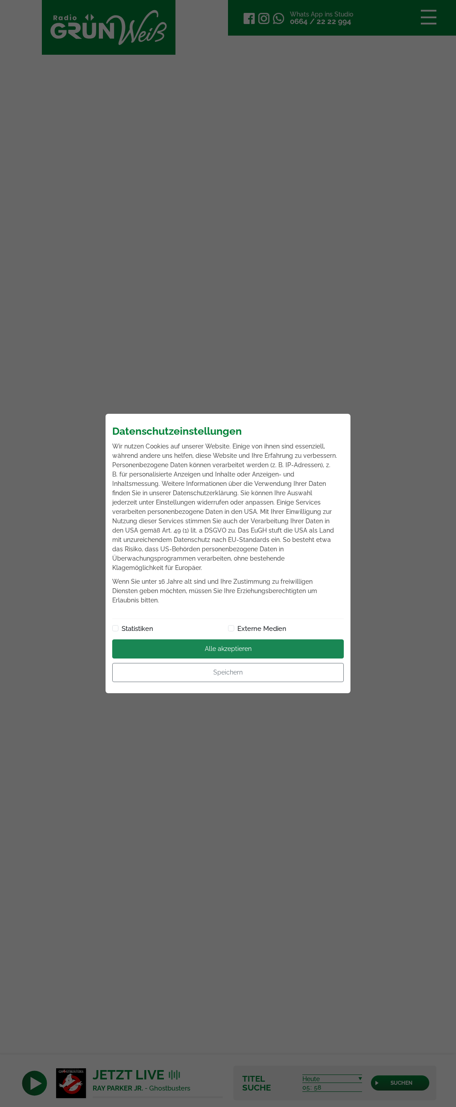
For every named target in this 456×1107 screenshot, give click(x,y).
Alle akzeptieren (228, 648)
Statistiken (137, 629)
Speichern (228, 672)
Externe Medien (261, 629)
